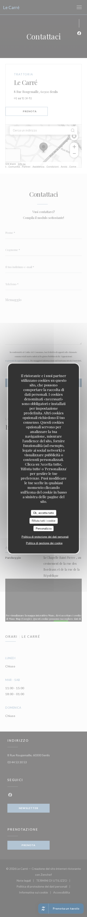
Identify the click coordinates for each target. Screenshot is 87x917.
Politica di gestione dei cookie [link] (44, 543)
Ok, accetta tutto (43, 512)
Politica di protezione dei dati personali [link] (45, 536)
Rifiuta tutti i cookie (43, 520)
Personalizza (44, 528)
